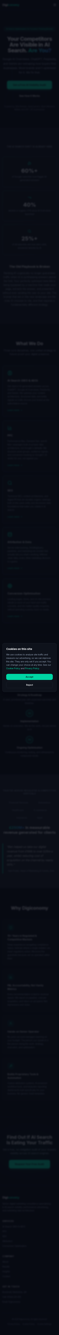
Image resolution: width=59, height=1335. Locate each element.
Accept (29, 677)
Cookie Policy (13, 668)
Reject (29, 685)
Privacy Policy (32, 668)
